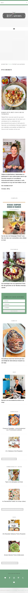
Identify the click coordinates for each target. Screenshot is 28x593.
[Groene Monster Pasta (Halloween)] (14, 547)
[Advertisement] (14, 46)
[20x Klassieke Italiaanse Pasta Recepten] (14, 526)
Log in (26, 590)
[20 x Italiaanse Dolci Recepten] (14, 443)
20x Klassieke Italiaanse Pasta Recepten (14, 534)
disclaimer (21, 590)
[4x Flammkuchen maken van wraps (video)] (14, 499)
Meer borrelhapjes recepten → (12, 509)
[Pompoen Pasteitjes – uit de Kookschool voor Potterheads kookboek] (14, 420)
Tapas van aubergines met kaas (14, 482)
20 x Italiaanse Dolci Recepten (14, 451)
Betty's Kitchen (14, 15)
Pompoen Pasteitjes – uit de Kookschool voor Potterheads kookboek (14, 429)
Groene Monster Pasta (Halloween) (14, 555)
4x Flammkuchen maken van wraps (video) (14, 501)
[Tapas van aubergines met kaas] (14, 480)
